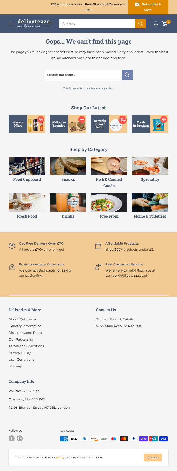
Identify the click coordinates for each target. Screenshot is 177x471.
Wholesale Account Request (118, 326)
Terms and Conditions (26, 346)
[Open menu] (11, 23)
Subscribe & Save (151, 7)
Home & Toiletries (150, 216)
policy (60, 457)
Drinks (68, 216)
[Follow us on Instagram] (20, 438)
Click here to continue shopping (88, 88)
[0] (165, 23)
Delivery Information (25, 326)
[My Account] (156, 23)
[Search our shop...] (127, 75)
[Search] (140, 23)
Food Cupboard (27, 179)
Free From (109, 216)
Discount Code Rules (25, 333)
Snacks (68, 179)
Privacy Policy (20, 353)
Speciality (150, 179)
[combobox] (97, 23)
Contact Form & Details (114, 319)
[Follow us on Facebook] (12, 438)
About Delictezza (22, 319)
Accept (152, 457)
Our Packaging (21, 339)
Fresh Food (27, 216)
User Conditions (21, 359)
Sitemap (15, 366)
